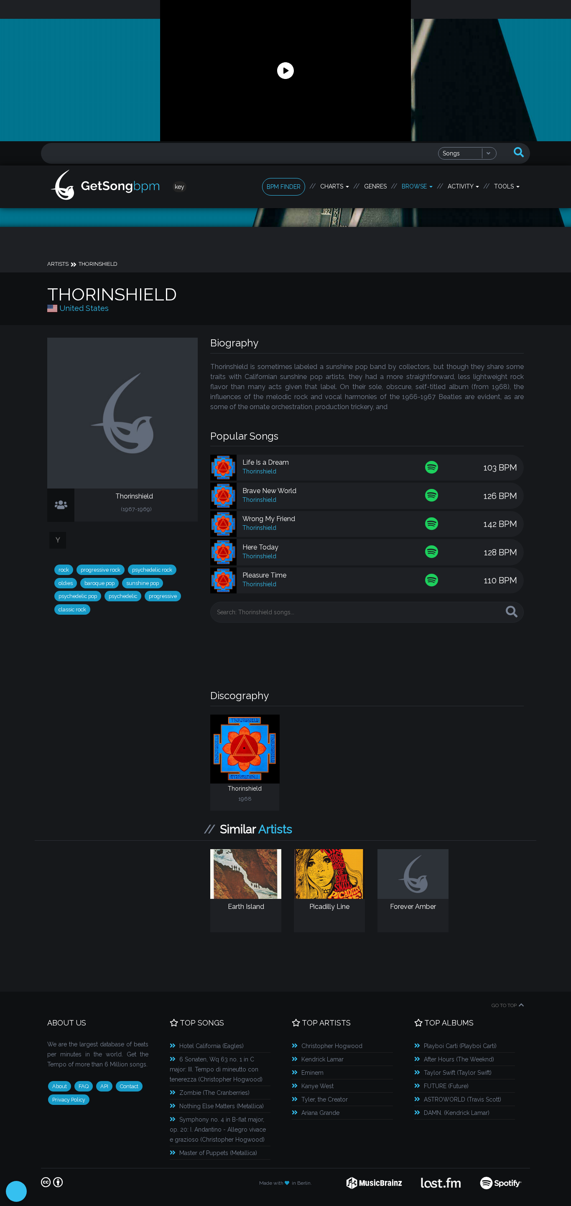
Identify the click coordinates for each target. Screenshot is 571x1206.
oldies (66, 583)
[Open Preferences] (16, 1191)
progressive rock (100, 570)
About (59, 1086)
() (211, 1046)
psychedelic (123, 596)
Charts (332, 186)
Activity (461, 186)
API (104, 1086)
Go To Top (504, 1005)
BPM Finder (284, 186)
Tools (504, 186)
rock (64, 570)
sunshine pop (142, 583)
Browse (415, 186)
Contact (129, 1086)
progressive (163, 596)
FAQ (84, 1086)
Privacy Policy (68, 1100)
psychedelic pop (78, 596)
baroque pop (99, 583)
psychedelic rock (152, 570)
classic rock (72, 609)
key (179, 186)
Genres (375, 186)
